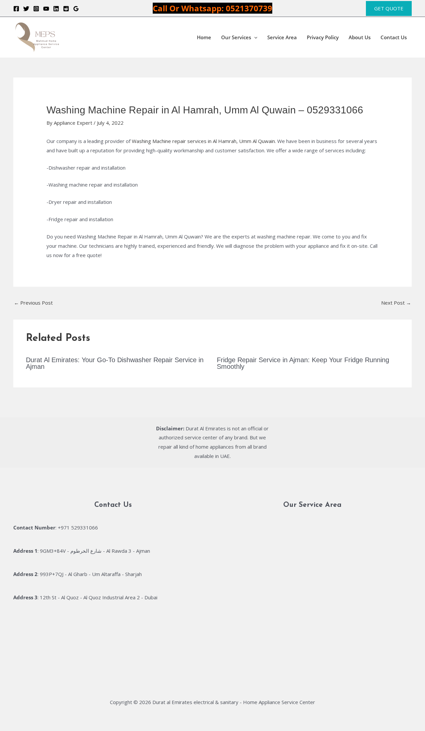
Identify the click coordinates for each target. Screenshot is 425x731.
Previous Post (33, 302)
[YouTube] (46, 9)
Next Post (396, 302)
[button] (389, 8)
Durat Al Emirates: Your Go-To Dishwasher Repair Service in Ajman (115, 363)
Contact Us (394, 37)
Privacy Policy (323, 37)
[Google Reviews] (76, 9)
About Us (360, 37)
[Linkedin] (56, 9)
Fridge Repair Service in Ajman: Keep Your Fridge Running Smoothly (303, 363)
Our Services (236, 37)
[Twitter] (26, 9)
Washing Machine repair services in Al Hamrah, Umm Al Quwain (203, 141)
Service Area (282, 37)
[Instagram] (36, 9)
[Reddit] (66, 9)
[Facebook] (16, 9)
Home (204, 37)
